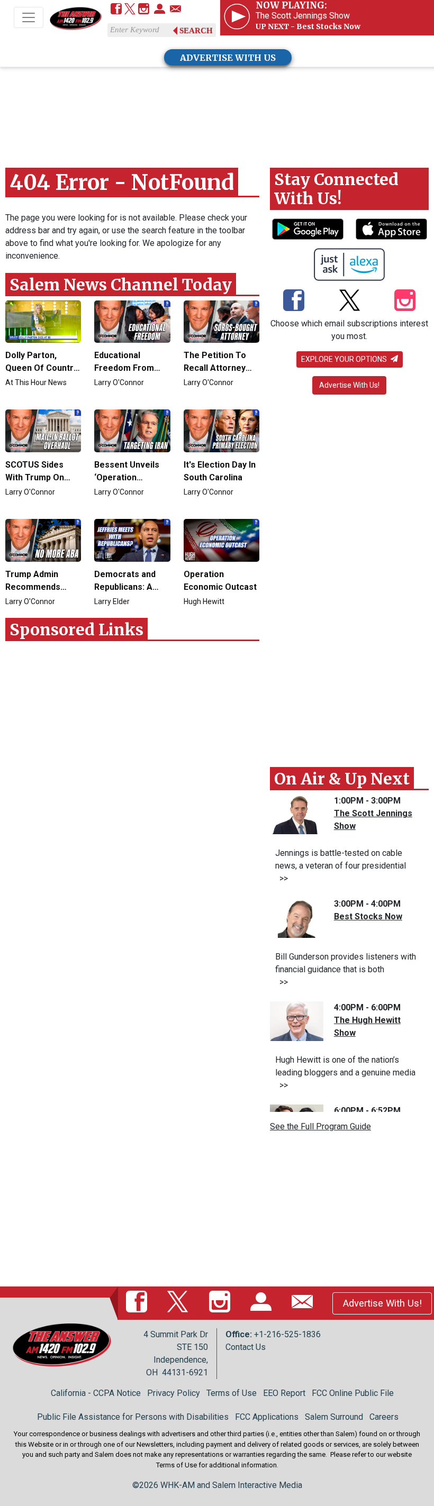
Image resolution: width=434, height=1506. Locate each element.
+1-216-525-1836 (287, 1334)
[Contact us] (175, 10)
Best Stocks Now (368, 916)
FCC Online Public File (353, 1393)
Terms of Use (231, 1393)
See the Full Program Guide (320, 1126)
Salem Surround (334, 1417)
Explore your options (344, 359)
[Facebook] (116, 10)
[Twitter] (129, 10)
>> (281, 878)
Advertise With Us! (349, 385)
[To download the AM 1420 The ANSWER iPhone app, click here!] (391, 229)
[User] (159, 10)
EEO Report (284, 1393)
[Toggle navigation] (28, 17)
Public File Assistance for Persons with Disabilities (133, 1417)
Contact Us (245, 1347)
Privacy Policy (173, 1393)
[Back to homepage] (75, 18)
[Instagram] (143, 10)
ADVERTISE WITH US (228, 57)
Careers (384, 1417)
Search (196, 30)
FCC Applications (267, 1417)
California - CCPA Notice (96, 1393)
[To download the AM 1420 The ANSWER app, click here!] (307, 229)
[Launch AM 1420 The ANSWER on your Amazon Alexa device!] (349, 264)
